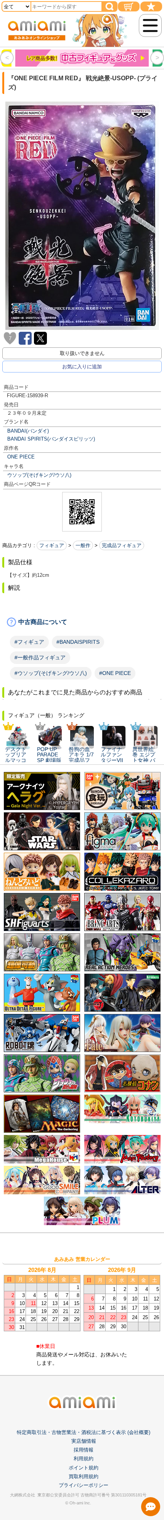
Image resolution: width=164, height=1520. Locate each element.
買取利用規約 (83, 1476)
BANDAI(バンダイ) (28, 431)
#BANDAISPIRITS (78, 642)
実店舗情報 (83, 1441)
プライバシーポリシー (83, 1485)
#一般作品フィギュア (40, 657)
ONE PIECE (21, 457)
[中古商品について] (82, 622)
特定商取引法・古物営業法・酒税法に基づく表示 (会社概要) (83, 1432)
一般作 (83, 545)
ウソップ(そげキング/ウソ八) (39, 475)
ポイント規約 (83, 1468)
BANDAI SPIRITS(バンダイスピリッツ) (51, 439)
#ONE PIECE (115, 673)
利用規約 (83, 1458)
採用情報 (83, 1450)
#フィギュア (29, 642)
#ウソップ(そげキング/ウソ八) (50, 673)
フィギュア (51, 545)
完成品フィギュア (121, 545)
